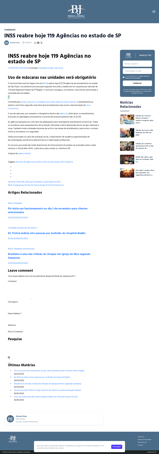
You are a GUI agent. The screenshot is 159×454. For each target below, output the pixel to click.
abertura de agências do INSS (28, 162)
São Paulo (58, 68)
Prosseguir (117, 446)
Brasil (10, 203)
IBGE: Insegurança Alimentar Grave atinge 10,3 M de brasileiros (36, 185)
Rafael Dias (15, 43)
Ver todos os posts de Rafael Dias (27, 422)
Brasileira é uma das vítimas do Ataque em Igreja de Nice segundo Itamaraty (49, 256)
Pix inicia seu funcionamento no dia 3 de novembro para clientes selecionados (48, 211)
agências (63, 113)
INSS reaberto (66, 162)
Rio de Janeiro (30, 228)
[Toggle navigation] (153, 11)
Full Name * (13, 302)
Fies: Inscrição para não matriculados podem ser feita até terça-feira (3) (45, 396)
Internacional (28, 249)
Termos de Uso (144, 76)
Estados (50, 68)
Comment (12, 281)
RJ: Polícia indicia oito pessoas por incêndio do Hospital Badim (46, 233)
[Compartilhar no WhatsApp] (35, 42)
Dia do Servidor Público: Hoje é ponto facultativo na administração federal (47, 390)
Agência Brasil (24, 153)
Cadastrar (137, 83)
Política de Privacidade (132, 78)
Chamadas (42, 68)
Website (12, 325)
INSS (45, 83)
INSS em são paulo (51, 162)
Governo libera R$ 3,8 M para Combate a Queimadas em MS (34, 182)
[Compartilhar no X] (41, 42)
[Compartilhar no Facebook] (38, 42)
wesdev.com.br (151, 452)
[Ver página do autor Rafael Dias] (6, 42)
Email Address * (15, 313)
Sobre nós (141, 437)
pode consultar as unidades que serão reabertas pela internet (48, 102)
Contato (140, 445)
